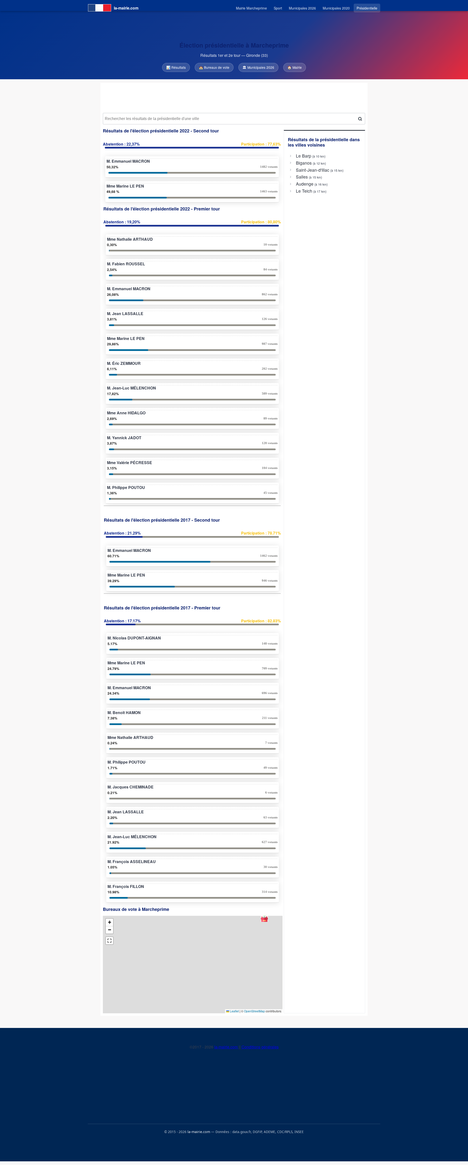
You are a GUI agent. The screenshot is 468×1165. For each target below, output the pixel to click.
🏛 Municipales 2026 (258, 67)
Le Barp (303, 156)
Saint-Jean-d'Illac (312, 170)
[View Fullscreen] (109, 940)
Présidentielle (367, 8)
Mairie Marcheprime (251, 8)
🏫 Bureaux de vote (214, 67)
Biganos (304, 163)
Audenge (304, 184)
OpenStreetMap (254, 1011)
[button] (264, 918)
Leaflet (234, 1011)
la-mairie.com (226, 1047)
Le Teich (304, 191)
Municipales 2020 (336, 8)
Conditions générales (260, 1047)
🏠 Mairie (294, 67)
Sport (278, 8)
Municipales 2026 (302, 8)
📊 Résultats (176, 67)
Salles (302, 177)
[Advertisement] (234, 97)
